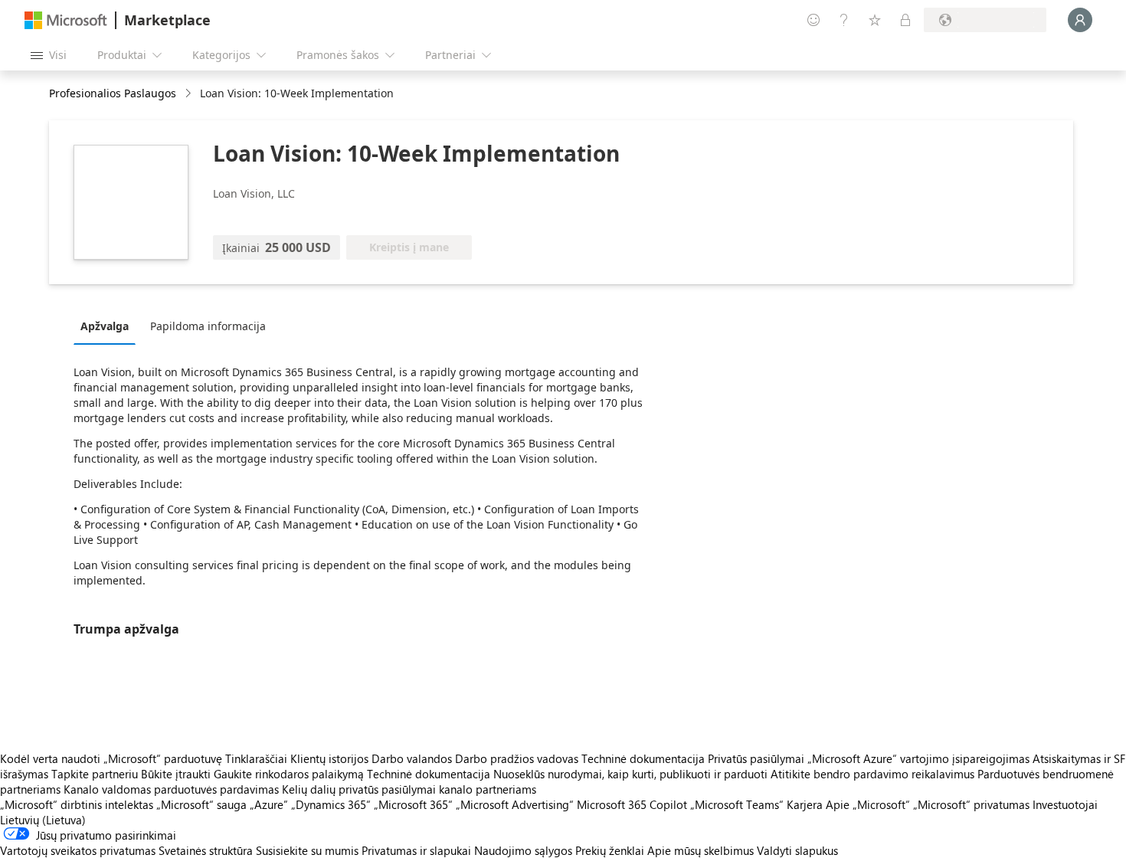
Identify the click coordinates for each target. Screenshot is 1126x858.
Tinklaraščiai (256, 758)
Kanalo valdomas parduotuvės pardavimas (171, 789)
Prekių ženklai (609, 850)
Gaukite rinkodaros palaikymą (289, 773)
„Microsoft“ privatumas (971, 804)
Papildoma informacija (208, 326)
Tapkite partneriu (94, 773)
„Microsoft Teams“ (737, 804)
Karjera (805, 804)
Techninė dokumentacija (643, 758)
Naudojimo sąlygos (523, 850)
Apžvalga (104, 326)
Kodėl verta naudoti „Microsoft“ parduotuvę (111, 758)
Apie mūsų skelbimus (700, 850)
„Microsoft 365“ (413, 804)
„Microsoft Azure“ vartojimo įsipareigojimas (920, 758)
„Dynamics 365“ (331, 804)
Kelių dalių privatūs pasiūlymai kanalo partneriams (409, 789)
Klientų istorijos (329, 758)
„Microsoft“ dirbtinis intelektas (76, 804)
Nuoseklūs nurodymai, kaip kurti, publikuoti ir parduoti (630, 773)
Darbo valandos (412, 758)
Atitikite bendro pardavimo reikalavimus (872, 773)
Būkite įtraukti (176, 773)
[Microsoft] (66, 20)
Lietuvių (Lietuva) (43, 819)
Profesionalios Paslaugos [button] (112, 93)
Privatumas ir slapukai (416, 850)
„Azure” (269, 804)
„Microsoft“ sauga (201, 804)
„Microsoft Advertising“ (515, 804)
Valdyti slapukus (797, 850)
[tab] (108, 325)
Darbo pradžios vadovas (516, 758)
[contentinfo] (189, 94)
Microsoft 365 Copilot (632, 804)
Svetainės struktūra (206, 850)
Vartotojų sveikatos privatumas (77, 850)
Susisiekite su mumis (307, 850)
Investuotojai (1065, 804)
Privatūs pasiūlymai (756, 758)
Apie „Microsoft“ (868, 804)
